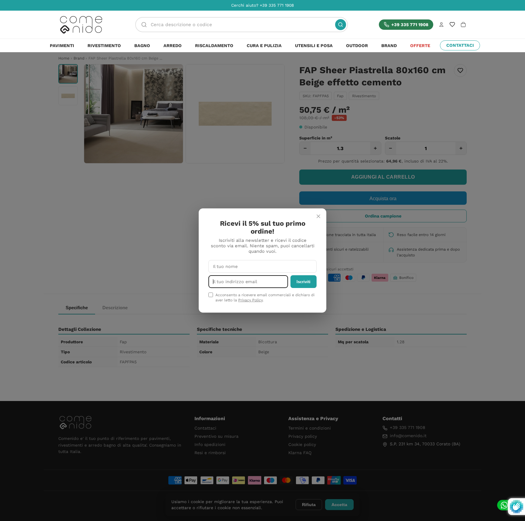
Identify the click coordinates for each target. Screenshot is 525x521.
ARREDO (172, 45)
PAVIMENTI (62, 45)
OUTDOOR (357, 45)
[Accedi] (441, 24)
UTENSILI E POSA (314, 45)
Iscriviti (304, 281)
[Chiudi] (318, 216)
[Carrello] (463, 24)
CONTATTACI (460, 45)
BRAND (389, 45)
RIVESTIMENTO (104, 45)
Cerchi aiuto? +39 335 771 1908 (262, 5)
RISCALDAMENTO (214, 45)
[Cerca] (340, 24)
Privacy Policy (250, 300)
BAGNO (142, 45)
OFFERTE (420, 45)
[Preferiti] (452, 24)
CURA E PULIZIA (264, 45)
